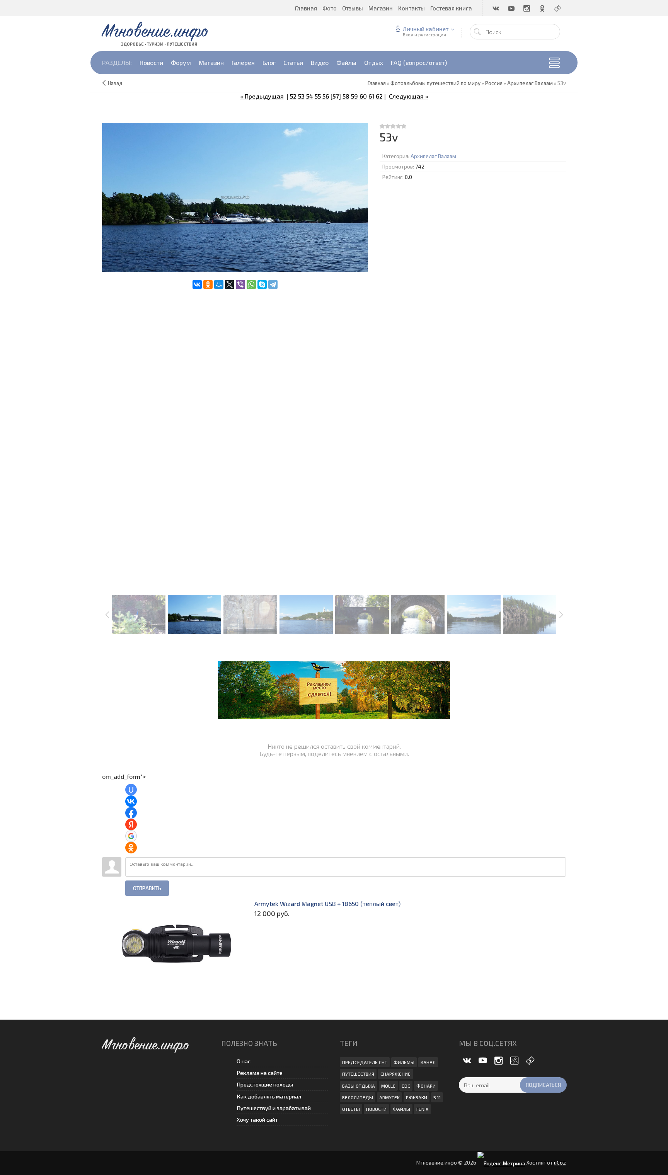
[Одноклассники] (208, 284)
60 (363, 96)
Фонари (426, 1085)
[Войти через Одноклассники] (131, 847)
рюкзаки (416, 1097)
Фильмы (404, 1062)
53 (301, 96)
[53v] (235, 197)
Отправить (147, 888)
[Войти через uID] (131, 789)
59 (354, 96)
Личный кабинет (426, 29)
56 (325, 96)
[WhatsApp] (251, 284)
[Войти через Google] (131, 836)
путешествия (358, 1073)
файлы (401, 1109)
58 (346, 96)
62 (379, 96)
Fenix (422, 1109)
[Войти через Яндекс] (131, 824)
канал (428, 1062)
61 (371, 96)
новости (376, 1109)
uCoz (560, 1163)
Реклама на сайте (260, 1072)
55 (318, 96)
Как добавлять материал (269, 1096)
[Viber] (240, 284)
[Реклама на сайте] (334, 689)
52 (293, 96)
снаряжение (395, 1073)
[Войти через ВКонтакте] (131, 801)
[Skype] (262, 284)
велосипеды (357, 1097)
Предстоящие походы (265, 1084)
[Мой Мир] (218, 284)
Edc (406, 1085)
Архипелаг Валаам (433, 156)
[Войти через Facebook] (131, 813)
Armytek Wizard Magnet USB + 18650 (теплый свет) (327, 903)
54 (309, 96)
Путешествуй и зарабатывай (274, 1108)
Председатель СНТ (364, 1062)
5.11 (437, 1097)
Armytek (389, 1097)
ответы (351, 1109)
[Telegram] (273, 284)
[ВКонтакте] (197, 284)
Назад (115, 83)
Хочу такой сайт (257, 1119)
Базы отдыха (358, 1085)
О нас (243, 1061)
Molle (388, 1085)
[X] (229, 284)
